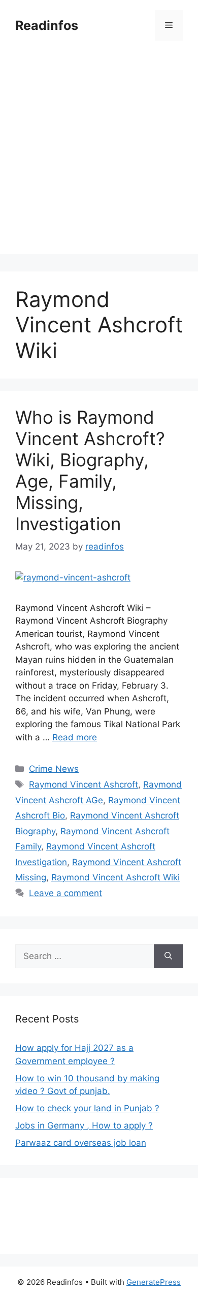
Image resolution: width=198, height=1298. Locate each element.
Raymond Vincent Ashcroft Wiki (115, 877)
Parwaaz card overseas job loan (80, 1143)
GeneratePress (153, 1282)
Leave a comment (65, 893)
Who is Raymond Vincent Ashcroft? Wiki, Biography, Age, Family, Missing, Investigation (90, 470)
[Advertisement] (99, 155)
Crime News (54, 769)
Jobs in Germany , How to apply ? (84, 1125)
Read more (74, 737)
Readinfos (46, 25)
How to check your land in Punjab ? (87, 1108)
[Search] (168, 956)
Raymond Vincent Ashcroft (83, 784)
